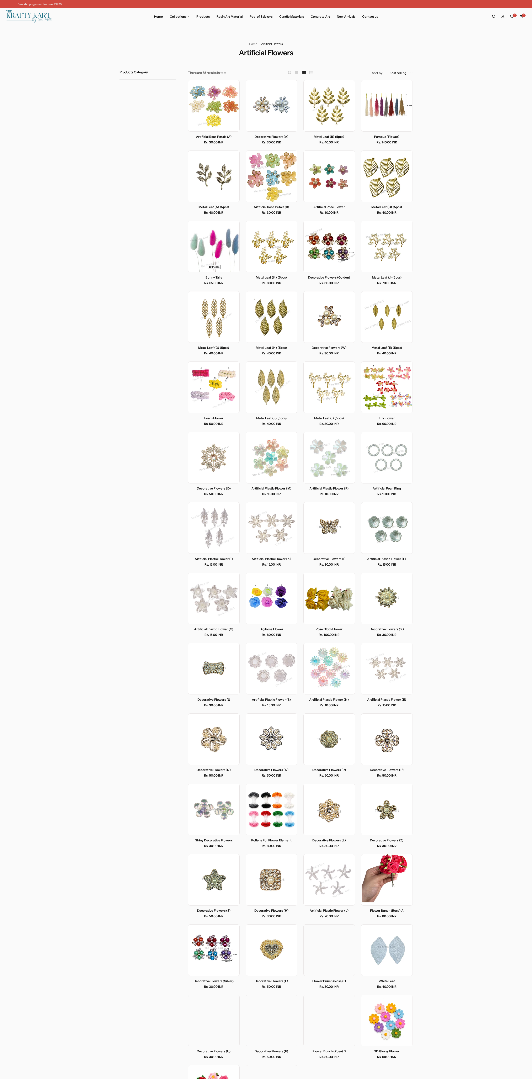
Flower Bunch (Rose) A (387, 911)
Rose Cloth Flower (329, 629)
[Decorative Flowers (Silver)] (214, 950)
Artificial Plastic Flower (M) (271, 488)
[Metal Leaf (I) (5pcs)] (329, 387)
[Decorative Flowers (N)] (214, 739)
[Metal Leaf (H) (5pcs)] (271, 317)
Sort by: (377, 73)
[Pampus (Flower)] (387, 106)
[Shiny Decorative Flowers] (214, 809)
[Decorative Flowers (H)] (271, 880)
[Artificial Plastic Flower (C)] (214, 598)
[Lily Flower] (387, 387)
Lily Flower (387, 418)
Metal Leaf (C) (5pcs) (386, 207)
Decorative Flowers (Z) (387, 840)
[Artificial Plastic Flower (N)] (329, 668)
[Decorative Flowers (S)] (214, 880)
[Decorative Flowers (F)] (271, 1020)
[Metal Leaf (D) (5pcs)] (214, 317)
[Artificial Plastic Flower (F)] (387, 528)
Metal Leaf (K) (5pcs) (271, 277)
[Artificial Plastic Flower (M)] (271, 457)
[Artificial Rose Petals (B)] (271, 176)
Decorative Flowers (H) (271, 911)
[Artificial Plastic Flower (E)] (387, 668)
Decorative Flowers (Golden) (329, 277)
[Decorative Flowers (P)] (387, 739)
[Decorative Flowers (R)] (329, 739)
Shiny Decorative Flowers (214, 840)
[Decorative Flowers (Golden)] (329, 246)
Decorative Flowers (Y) (387, 629)
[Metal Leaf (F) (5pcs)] (271, 387)
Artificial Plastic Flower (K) (271, 559)
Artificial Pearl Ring (387, 488)
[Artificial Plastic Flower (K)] (271, 528)
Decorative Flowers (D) (214, 488)
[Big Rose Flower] (271, 598)
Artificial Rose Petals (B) (271, 207)
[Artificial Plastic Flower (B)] (271, 668)
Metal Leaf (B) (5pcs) (329, 137)
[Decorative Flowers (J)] (214, 668)
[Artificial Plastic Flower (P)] (329, 457)
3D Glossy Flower (386, 1051)
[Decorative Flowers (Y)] (387, 598)
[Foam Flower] (214, 387)
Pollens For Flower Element (271, 840)
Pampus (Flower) (386, 137)
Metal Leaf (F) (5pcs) (271, 418)
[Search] (493, 16)
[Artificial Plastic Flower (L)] (329, 880)
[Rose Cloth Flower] (329, 598)
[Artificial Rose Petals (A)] (214, 106)
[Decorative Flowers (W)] (329, 317)
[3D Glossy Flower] (387, 1020)
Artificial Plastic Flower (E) (386, 700)
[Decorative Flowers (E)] (271, 950)
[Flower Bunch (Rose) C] (329, 950)
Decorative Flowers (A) (271, 137)
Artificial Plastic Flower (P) (329, 488)
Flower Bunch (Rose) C (329, 981)
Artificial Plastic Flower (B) (271, 700)
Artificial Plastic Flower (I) (214, 559)
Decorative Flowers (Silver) (214, 981)
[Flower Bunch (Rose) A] (387, 880)
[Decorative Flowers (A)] (271, 106)
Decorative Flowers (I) (329, 559)
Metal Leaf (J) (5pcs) (387, 277)
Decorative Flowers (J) (213, 700)
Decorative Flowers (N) (214, 770)
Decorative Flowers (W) (329, 348)
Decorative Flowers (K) (271, 770)
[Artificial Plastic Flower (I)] (214, 528)
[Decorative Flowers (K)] (271, 739)
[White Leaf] (387, 950)
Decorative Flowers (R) (329, 770)
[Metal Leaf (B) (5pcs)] (329, 106)
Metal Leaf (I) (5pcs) (329, 418)
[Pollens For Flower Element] (271, 809)
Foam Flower (213, 418)
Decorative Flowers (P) (387, 770)
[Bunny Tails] (214, 246)
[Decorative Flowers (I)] (329, 528)
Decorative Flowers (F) (271, 1051)
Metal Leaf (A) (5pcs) (213, 207)
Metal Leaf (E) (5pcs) (387, 348)
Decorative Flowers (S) (214, 911)
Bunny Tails (214, 277)
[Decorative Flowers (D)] (214, 457)
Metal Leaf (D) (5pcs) (213, 348)
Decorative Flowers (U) (214, 1051)
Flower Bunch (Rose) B (329, 1051)
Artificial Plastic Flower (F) (386, 559)
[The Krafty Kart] (29, 16)
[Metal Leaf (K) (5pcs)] (271, 246)
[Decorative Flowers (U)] (214, 1020)
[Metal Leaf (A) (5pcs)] (214, 176)
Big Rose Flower (271, 629)
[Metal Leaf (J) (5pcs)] (387, 246)
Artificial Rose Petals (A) (214, 137)
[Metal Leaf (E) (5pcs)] (387, 317)
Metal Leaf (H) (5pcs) (271, 348)
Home (253, 44)
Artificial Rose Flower (329, 207)
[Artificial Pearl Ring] (387, 457)
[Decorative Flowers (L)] (329, 809)
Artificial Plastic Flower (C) (213, 629)
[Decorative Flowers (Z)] (387, 809)
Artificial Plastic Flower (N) (329, 700)
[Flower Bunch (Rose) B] (329, 1020)
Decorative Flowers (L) (329, 840)
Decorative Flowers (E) (271, 981)
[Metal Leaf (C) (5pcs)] (387, 176)
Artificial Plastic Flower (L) (329, 911)
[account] (502, 16)
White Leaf (387, 981)
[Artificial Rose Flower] (329, 176)
